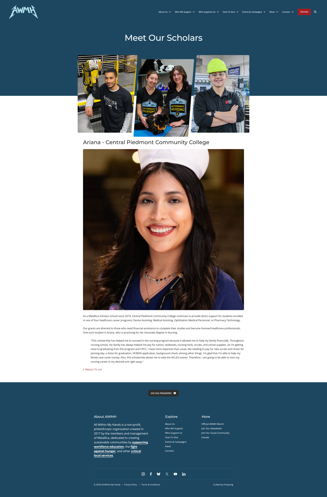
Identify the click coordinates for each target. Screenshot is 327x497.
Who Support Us (173, 433)
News (272, 11)
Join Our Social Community (215, 433)
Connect (286, 11)
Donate (304, 11)
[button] (315, 11)
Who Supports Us (207, 11)
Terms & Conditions (150, 484)
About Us (163, 11)
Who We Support (183, 11)
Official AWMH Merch (212, 424)
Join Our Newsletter (161, 393)
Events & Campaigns (252, 11)
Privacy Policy (130, 484)
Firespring (228, 484)
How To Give (229, 11)
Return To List (93, 369)
